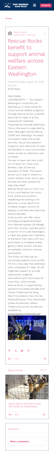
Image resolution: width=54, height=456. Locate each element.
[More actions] (44, 33)
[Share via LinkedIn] (22, 350)
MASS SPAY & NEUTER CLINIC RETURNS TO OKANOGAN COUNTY (25, 405)
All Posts (8, 18)
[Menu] (35, 5)
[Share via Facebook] (9, 350)
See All (43, 370)
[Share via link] (28, 350)
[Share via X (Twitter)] (15, 350)
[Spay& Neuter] (27, 387)
